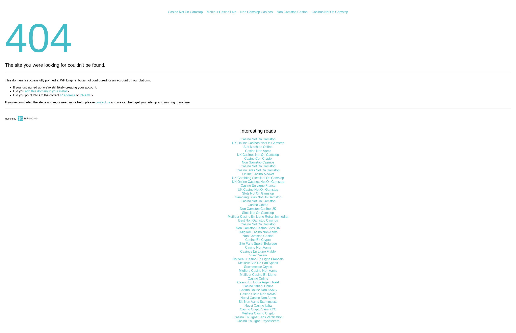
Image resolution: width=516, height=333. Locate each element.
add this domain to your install (46, 91)
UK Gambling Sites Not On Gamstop (258, 178)
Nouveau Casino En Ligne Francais (258, 259)
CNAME (86, 95)
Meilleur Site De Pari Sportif (258, 263)
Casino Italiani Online (258, 286)
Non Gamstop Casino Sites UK (258, 228)
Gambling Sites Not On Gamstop (258, 197)
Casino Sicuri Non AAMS (258, 294)
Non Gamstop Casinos (256, 12)
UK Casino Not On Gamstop (258, 189)
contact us (103, 102)
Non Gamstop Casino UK (258, 208)
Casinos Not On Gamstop (330, 12)
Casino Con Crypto (258, 158)
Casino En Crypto (258, 239)
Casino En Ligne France (258, 185)
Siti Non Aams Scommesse (258, 301)
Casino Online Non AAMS (258, 290)
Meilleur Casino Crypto (258, 313)
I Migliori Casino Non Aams (258, 232)
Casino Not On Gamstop (185, 12)
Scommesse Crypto (258, 266)
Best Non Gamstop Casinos (258, 220)
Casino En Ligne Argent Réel (258, 282)
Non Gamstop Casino (292, 12)
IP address (67, 95)
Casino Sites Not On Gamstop (258, 170)
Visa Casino (258, 255)
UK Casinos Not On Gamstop (258, 154)
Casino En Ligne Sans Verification (258, 317)
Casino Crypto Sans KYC (258, 309)
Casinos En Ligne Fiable (258, 251)
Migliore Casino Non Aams (258, 270)
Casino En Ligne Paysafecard (258, 321)
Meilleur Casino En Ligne (258, 274)
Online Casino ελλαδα (258, 174)
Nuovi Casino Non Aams (258, 298)
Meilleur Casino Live (221, 12)
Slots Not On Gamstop (258, 193)
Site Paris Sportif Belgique (258, 243)
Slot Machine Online (258, 147)
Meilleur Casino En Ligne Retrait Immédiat (258, 216)
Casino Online (258, 205)
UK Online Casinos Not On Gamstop (258, 143)
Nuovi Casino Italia (258, 305)
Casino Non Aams (258, 151)
